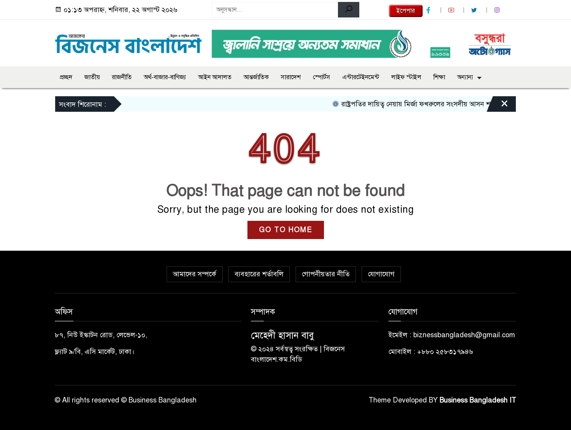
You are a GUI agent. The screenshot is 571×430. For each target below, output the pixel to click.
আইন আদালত (215, 77)
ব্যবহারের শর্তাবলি (259, 274)
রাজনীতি (122, 77)
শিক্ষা (439, 77)
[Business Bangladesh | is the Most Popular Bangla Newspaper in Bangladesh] (128, 41)
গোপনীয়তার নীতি (326, 274)
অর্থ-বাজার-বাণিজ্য (165, 77)
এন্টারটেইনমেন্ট (360, 77)
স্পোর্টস (321, 77)
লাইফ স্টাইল (406, 77)
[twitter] (475, 10)
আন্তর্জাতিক (256, 77)
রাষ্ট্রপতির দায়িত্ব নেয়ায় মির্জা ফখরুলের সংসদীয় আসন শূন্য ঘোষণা (421, 104)
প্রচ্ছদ (66, 77)
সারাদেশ (291, 77)
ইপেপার (406, 11)
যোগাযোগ (381, 274)
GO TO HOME (285, 229)
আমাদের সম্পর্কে (194, 274)
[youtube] (452, 10)
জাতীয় (92, 77)
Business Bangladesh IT (478, 400)
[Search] (348, 9)
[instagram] (498, 10)
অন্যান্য (465, 77)
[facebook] (429, 10)
